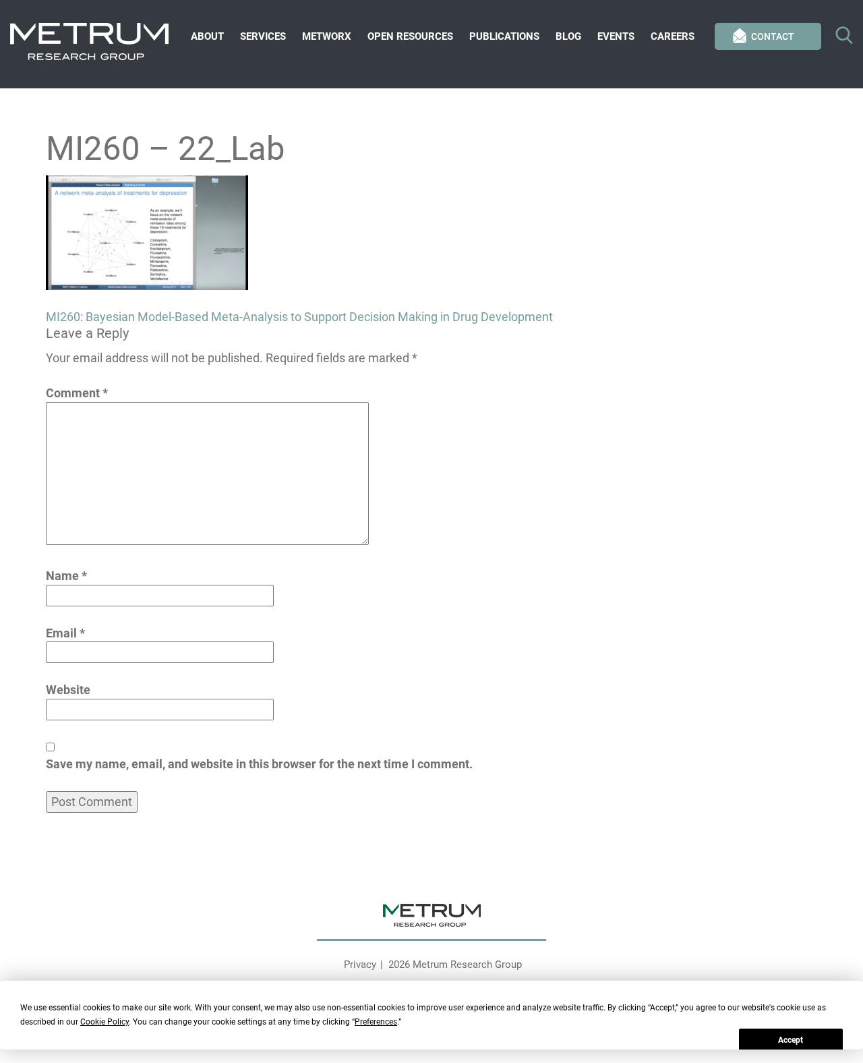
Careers (672, 36)
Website (68, 690)
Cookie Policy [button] (104, 1022)
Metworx (326, 36)
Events (615, 36)
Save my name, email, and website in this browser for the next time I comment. (259, 764)
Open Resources (410, 36)
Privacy (360, 964)
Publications (504, 36)
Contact (772, 36)
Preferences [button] (376, 1022)
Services (263, 36)
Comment (77, 393)
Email (65, 633)
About (207, 36)
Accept (790, 1040)
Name (66, 576)
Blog (568, 36)
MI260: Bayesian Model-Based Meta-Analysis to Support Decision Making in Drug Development (299, 317)
